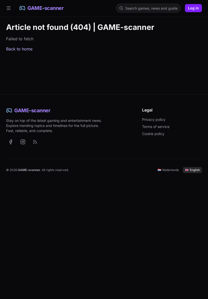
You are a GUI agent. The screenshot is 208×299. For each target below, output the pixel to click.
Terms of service (155, 126)
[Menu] (8, 8)
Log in (193, 8)
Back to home (19, 48)
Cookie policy (153, 134)
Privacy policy (153, 119)
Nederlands (168, 170)
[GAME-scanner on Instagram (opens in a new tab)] (22, 141)
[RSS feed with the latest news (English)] (35, 141)
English (192, 170)
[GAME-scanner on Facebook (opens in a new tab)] (10, 141)
